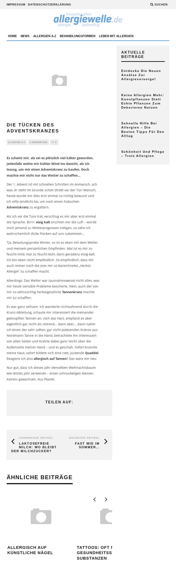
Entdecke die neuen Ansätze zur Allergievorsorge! (141, 75)
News (25, 36)
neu (93, 358)
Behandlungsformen (77, 36)
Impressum (16, 4)
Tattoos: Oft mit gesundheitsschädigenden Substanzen (111, 553)
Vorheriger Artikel (36, 438)
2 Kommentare (38, 142)
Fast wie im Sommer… (87, 445)
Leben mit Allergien (116, 36)
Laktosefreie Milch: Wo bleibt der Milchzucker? (34, 447)
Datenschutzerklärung (49, 4)
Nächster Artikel (84, 438)
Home (12, 36)
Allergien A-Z (44, 36)
